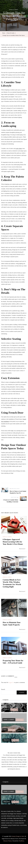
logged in (11, 682)
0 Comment (14, 26)
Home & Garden (13, 9)
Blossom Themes (7, 841)
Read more (22, 548)
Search (3, 689)
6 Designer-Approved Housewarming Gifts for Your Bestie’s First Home (13, 541)
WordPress (21, 841)
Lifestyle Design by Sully (17, 836)
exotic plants (19, 148)
